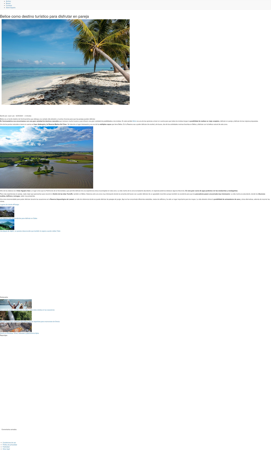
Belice (135, 121)
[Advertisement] (52, 109)
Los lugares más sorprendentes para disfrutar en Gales (18, 218)
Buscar (8, 3)
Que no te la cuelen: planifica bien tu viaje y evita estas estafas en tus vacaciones (27, 310)
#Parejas (16, 204)
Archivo (8, 1)
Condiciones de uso (9, 442)
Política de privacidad (10, 445)
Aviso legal (6, 449)
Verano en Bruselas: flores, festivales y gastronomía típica (19, 333)
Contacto (9, 5)
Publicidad (6, 447)
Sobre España (10, 7)
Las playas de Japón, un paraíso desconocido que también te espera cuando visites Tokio (30, 231)
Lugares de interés (6, 204)
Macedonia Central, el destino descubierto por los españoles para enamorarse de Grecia (30, 321)
